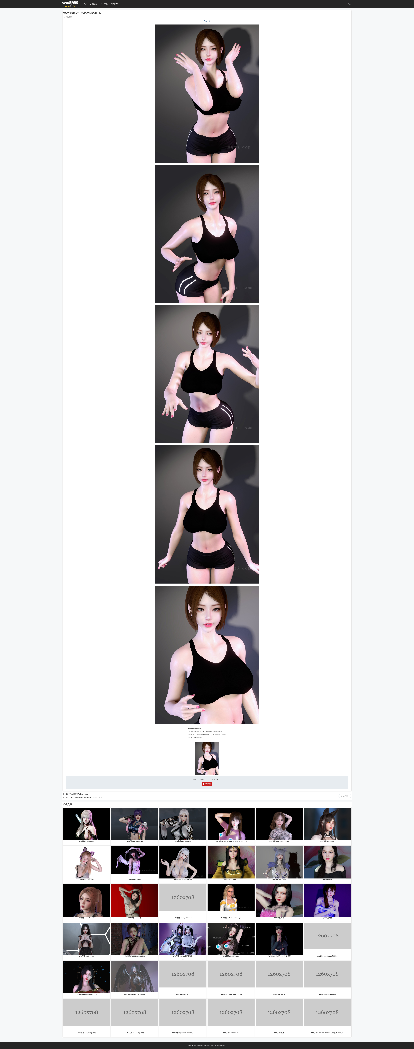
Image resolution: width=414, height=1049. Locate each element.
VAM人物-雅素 (327, 879)
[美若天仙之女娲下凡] (231, 862)
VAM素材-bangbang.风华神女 (327, 956)
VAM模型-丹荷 (279, 918)
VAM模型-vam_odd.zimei (183, 918)
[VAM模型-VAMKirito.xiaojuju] (134, 939)
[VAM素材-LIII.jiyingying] (182, 824)
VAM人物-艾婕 (279, 1033)
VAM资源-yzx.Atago (327, 841)
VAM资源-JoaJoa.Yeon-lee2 (279, 841)
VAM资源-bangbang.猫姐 (87, 1033)
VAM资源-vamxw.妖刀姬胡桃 (183, 956)
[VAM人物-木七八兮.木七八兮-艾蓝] (279, 939)
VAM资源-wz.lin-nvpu (86, 956)
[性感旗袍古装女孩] (279, 977)
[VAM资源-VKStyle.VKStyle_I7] (70, 6)
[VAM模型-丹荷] (279, 900)
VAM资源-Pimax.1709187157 (87, 994)
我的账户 (114, 4)
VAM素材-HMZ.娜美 (279, 879)
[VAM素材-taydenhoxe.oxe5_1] (182, 1015)
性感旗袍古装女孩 (279, 994)
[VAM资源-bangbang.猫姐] (86, 1015)
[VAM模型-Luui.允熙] (86, 862)
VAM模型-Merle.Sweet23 (86, 918)
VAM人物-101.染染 (134, 879)
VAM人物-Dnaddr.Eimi (231, 1033)
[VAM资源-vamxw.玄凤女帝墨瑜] (134, 977)
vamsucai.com (202, 1045)
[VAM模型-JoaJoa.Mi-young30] (231, 977)
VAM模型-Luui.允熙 (86, 879)
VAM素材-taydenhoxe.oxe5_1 (183, 1033)
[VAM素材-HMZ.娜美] (279, 862)
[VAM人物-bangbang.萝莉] (134, 1015)
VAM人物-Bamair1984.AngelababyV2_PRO (86, 797)
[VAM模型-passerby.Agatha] (182, 862)
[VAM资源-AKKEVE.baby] (231, 939)
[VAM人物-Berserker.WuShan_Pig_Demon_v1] (327, 1015)
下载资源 (208, 784)
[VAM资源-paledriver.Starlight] (231, 900)
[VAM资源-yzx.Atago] (327, 824)
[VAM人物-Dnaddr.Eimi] (231, 1015)
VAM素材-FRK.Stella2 (86, 841)
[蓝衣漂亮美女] (327, 900)
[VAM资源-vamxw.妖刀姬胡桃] (182, 939)
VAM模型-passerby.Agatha (183, 879)
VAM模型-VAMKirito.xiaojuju (135, 956)
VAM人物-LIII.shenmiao (134, 841)
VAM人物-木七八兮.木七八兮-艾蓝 (279, 956)
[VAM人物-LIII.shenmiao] (134, 824)
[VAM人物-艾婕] (279, 1015)
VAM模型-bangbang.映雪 (327, 994)
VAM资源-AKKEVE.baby (231, 956)
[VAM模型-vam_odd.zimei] (182, 900)
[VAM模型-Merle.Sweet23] (86, 900)
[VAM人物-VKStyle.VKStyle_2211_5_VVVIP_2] (231, 824)
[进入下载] (207, 21)
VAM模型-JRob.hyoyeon (79, 794)
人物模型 (93, 4)
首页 (85, 4)
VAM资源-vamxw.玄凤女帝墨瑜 (134, 994)
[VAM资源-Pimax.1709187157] (86, 977)
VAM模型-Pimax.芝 (134, 918)
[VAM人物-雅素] (327, 862)
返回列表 (344, 796)
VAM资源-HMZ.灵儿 (183, 994)
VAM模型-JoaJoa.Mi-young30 (231, 994)
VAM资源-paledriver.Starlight (231, 918)
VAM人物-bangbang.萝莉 (135, 1033)
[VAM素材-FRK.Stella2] (86, 824)
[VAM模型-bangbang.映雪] (327, 977)
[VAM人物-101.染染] (134, 862)
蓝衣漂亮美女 (327, 918)
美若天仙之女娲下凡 (231, 879)
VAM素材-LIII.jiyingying (183, 841)
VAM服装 (104, 4)
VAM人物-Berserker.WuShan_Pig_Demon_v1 (327, 1033)
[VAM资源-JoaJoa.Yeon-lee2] (279, 824)
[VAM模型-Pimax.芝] (134, 900)
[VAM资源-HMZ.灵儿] (182, 977)
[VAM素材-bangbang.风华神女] (327, 939)
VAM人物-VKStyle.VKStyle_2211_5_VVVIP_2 (231, 841)
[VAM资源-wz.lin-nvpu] (86, 939)
